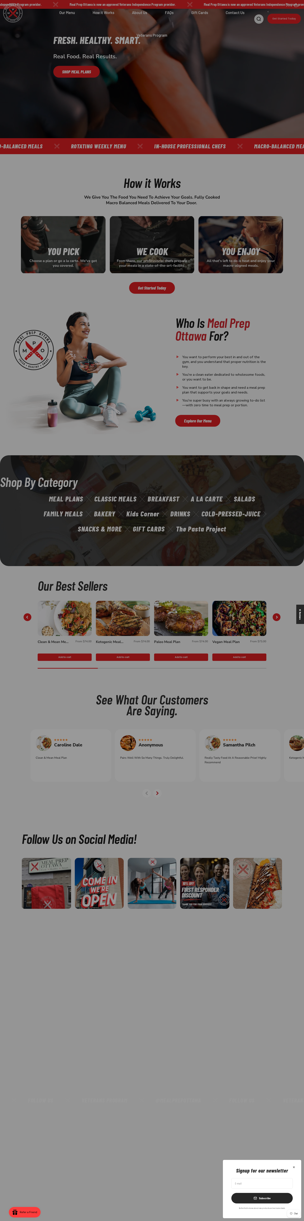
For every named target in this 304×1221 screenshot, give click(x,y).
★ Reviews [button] (300, 614)
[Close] (294, 1167)
